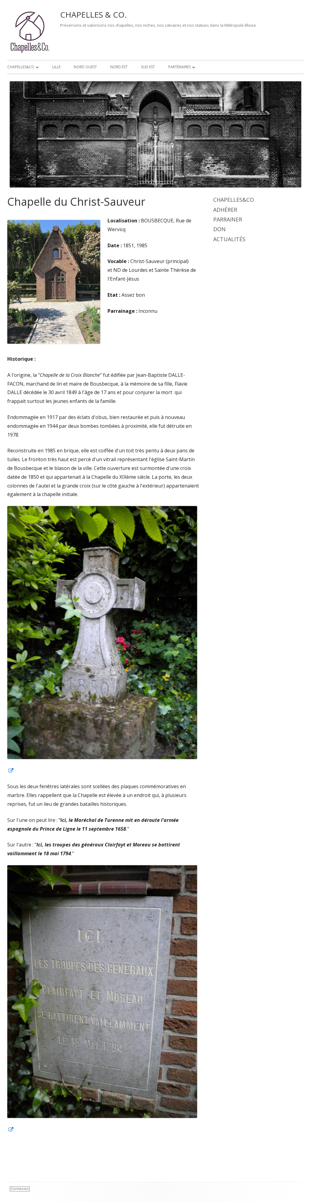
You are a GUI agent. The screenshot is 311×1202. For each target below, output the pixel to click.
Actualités (229, 239)
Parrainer (227, 219)
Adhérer (225, 209)
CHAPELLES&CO (20, 66)
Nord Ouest (85, 66)
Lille (56, 66)
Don (219, 229)
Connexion (20, 1189)
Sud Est (148, 66)
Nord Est (119, 66)
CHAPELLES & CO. (93, 14)
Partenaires (179, 66)
